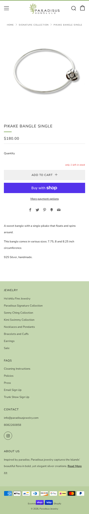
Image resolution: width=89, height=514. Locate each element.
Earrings (9, 341)
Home (10, 24)
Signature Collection (34, 24)
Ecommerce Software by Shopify (44, 503)
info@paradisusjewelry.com (21, 418)
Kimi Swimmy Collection (19, 320)
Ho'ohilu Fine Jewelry (17, 299)
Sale (7, 348)
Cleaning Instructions (17, 369)
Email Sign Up (13, 390)
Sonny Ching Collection (18, 313)
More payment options (44, 199)
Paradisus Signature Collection (23, 306)
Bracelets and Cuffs (16, 334)
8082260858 (12, 425)
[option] (44, 72)
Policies (8, 376)
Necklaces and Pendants (19, 327)
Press (7, 383)
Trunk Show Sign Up (16, 397)
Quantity (9, 153)
